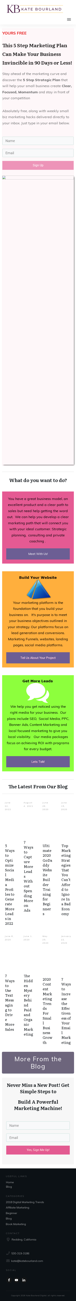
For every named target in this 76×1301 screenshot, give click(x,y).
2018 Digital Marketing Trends (25, 1202)
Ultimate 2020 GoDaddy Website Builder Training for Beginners (47, 879)
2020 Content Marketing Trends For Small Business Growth (47, 1011)
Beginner (11, 1213)
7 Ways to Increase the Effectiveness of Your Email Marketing (66, 1011)
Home (10, 1182)
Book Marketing (16, 1224)
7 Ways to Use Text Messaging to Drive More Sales (9, 1002)
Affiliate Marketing (17, 1207)
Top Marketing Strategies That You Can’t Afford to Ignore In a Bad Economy (66, 879)
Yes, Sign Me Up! (38, 1150)
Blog (9, 1186)
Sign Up (38, 165)
